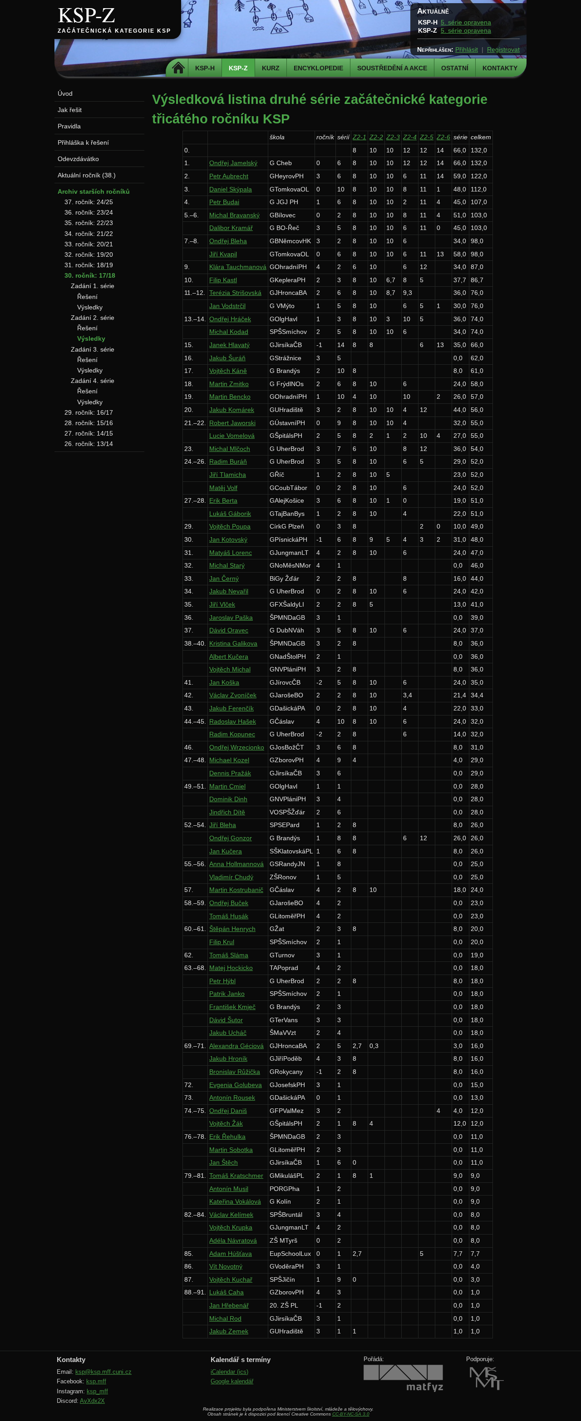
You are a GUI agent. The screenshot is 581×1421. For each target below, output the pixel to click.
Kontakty (500, 68)
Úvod (65, 93)
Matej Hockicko (231, 967)
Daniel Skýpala (230, 189)
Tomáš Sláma (228, 955)
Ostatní (454, 68)
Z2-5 (426, 137)
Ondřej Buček (228, 902)
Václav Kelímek (231, 1214)
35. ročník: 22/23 (88, 222)
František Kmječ (232, 1006)
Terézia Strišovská (235, 292)
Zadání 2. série (92, 317)
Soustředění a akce (392, 68)
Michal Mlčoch (229, 448)
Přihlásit (466, 49)
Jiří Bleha (222, 824)
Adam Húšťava (230, 1253)
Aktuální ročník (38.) (87, 175)
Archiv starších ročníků (94, 191)
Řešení (87, 296)
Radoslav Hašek (232, 721)
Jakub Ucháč (227, 1032)
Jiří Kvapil (223, 254)
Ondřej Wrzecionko (236, 747)
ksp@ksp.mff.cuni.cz (103, 1371)
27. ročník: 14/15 (88, 433)
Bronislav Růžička (234, 1071)
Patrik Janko (227, 993)
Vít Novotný (225, 1266)
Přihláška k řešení (83, 142)
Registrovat (503, 49)
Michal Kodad (228, 331)
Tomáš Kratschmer (236, 1175)
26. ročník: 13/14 (88, 443)
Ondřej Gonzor (230, 838)
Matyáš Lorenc (230, 552)
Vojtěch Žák (226, 1123)
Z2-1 (359, 137)
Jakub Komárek (231, 409)
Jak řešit (70, 109)
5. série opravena (466, 22)
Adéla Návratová (233, 1240)
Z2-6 (443, 137)
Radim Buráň (228, 461)
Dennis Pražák (230, 773)
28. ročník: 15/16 (88, 422)
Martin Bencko (230, 396)
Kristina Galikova (233, 643)
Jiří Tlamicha (227, 474)
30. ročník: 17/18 (89, 275)
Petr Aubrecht (228, 176)
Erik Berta (223, 500)
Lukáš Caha (226, 1292)
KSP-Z (86, 14)
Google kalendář (232, 1381)
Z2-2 (376, 137)
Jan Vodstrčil (227, 305)
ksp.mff (96, 1381)
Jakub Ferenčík (231, 708)
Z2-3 (393, 137)
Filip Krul (221, 942)
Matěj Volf (223, 487)
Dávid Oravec (228, 630)
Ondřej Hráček (230, 319)
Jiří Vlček (222, 604)
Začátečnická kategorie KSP (114, 31)
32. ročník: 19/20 (88, 254)
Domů (178, 68)
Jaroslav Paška (231, 617)
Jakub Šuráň (227, 358)
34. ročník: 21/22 (88, 233)
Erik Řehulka (227, 1136)
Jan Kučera (225, 851)
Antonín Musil (228, 1188)
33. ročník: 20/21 (88, 244)
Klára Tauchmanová (237, 266)
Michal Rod (225, 1318)
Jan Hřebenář (229, 1305)
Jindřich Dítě (227, 812)
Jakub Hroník (228, 1058)
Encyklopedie (318, 68)
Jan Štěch (223, 1162)
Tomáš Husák (228, 916)
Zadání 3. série (92, 349)
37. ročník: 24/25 (88, 202)
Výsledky (90, 307)
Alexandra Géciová (236, 1045)
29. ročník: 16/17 (88, 412)
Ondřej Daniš (228, 1110)
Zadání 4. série (92, 380)
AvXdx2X (92, 1400)
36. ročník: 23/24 (88, 212)
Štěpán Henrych (232, 928)
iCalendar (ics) (229, 1371)
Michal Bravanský (234, 215)
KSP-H (205, 68)
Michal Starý (227, 565)
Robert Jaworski (232, 422)
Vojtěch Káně (228, 370)
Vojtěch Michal (230, 669)
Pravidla (69, 126)
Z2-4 (410, 137)
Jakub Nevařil (228, 591)
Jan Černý (224, 578)
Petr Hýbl (222, 981)
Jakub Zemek (228, 1331)
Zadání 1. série (92, 285)
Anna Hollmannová (236, 863)
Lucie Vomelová (232, 435)
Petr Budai (224, 202)
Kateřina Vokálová (235, 1201)
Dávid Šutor (226, 1020)
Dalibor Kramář (231, 227)
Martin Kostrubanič (236, 889)
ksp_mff (97, 1391)
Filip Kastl (223, 280)
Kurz (271, 68)
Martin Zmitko (229, 383)
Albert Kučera (228, 656)
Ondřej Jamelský (233, 163)
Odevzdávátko (78, 158)
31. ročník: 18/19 (88, 265)
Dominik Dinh (228, 799)
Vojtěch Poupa (230, 526)
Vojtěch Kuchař (230, 1279)
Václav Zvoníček (232, 695)
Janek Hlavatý (229, 344)
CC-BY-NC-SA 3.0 (350, 1413)
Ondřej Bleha (228, 241)
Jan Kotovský (228, 539)
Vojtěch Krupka (230, 1227)
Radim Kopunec (232, 734)
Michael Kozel (229, 760)
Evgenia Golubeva (235, 1084)
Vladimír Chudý (231, 877)
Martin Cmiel (227, 786)
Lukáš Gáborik (230, 513)
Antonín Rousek (232, 1097)
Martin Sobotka (231, 1149)
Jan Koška (224, 682)
